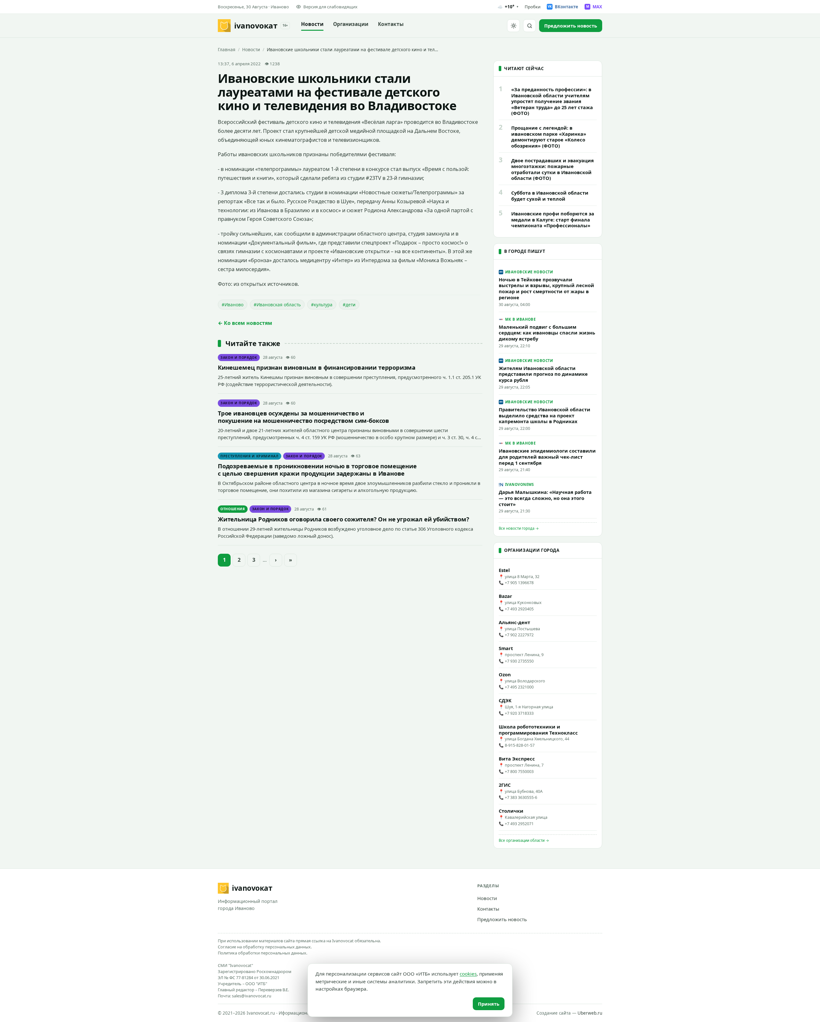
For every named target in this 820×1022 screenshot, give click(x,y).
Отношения (232, 509)
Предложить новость (502, 919)
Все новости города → (519, 528)
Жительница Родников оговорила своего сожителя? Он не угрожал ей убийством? (343, 519)
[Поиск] (529, 25)
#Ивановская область (277, 305)
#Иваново (232, 305)
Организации (350, 24)
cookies (468, 973)
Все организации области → (524, 840)
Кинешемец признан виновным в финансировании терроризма (316, 367)
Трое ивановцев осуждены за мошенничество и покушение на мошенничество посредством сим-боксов (303, 416)
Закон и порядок (238, 357)
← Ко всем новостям (245, 322)
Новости (312, 24)
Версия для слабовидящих (330, 7)
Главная (226, 49)
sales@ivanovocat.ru (251, 996)
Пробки (532, 7)
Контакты (391, 24)
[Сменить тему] (513, 25)
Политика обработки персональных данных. (262, 953)
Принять (488, 1004)
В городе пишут (524, 251)
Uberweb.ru (590, 1013)
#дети (349, 305)
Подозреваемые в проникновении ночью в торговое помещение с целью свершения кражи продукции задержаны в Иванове (317, 469)
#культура (321, 305)
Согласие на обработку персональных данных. (265, 947)
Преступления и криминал (249, 456)
